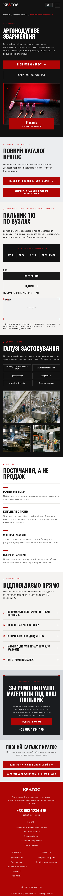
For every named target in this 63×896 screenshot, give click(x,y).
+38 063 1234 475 (31, 729)
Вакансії (17, 871)
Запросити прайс (46, 857)
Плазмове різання (31, 831)
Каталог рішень (20, 15)
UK (48, 5)
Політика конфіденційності (23, 893)
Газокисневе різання (32, 840)
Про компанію (16, 857)
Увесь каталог (31, 845)
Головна (6, 15)
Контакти (16, 875)
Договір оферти (45, 893)
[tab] (31, 276)
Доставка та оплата (17, 866)
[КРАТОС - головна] (10, 5)
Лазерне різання (31, 836)
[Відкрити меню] (57, 4)
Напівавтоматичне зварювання (31, 827)
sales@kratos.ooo (31, 815)
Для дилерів (16, 862)
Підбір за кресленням (46, 862)
